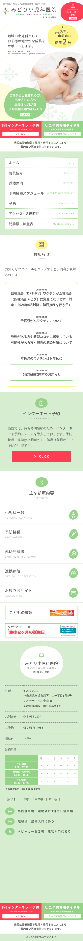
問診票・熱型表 (41, 224)
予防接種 (41, 534)
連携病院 (41, 573)
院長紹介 (41, 173)
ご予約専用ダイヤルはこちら (62, 129)
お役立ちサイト (41, 592)
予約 (41, 203)
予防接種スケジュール (41, 193)
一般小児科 (41, 514)
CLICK (44, 456)
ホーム (41, 163)
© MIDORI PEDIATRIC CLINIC (41, 937)
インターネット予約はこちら (21, 129)
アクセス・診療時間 (41, 214)
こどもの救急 (41, 613)
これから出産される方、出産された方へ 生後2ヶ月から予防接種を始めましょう (25, 103)
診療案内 (41, 183)
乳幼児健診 (41, 553)
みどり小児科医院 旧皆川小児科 (29, 13)
